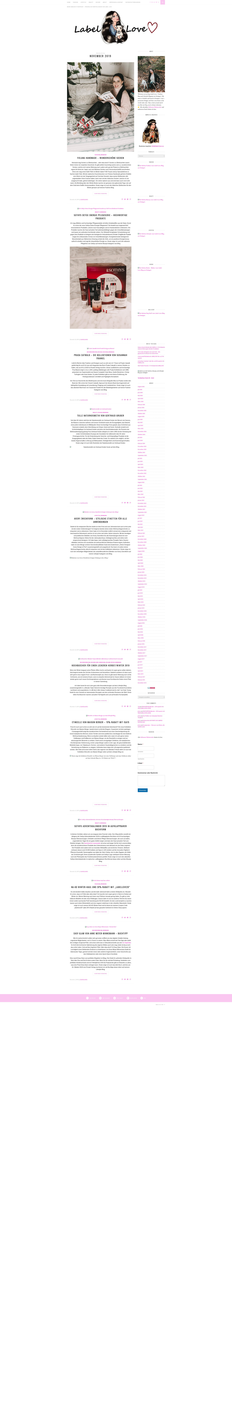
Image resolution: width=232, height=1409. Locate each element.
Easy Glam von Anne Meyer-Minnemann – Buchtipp (101, 933)
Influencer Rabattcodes (155, 107)
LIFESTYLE (83, 2)
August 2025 (141, 416)
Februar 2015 (141, 680)
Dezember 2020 (142, 539)
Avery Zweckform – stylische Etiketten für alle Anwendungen (100, 520)
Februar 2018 (141, 641)
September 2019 (142, 584)
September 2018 (142, 620)
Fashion (97, 154)
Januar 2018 (141, 644)
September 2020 (142, 548)
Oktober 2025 (141, 413)
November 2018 (142, 614)
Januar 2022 (141, 500)
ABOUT (105, 2)
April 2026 (140, 398)
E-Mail (140, 763)
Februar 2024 (141, 443)
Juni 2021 (140, 521)
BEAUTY (91, 2)
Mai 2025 (140, 422)
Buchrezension (92, 352)
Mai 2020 (140, 560)
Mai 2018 (140, 632)
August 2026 (141, 386)
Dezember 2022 (142, 470)
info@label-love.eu (157, 146)
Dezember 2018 (142, 611)
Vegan (100, 412)
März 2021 (140, 530)
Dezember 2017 (142, 647)
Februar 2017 (141, 677)
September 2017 (142, 656)
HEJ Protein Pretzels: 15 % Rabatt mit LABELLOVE (151, 365)
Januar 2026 (141, 407)
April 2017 (140, 671)
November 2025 (142, 410)
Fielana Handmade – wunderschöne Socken (100, 157)
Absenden (142, 790)
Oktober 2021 (141, 509)
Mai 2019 (140, 596)
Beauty (97, 212)
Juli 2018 (140, 626)
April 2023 (140, 464)
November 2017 (142, 650)
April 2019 (140, 599)
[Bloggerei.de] (151, 688)
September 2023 (142, 455)
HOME (68, 2)
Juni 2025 (140, 419)
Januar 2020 (141, 572)
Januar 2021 (141, 536)
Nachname (141, 759)
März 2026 (140, 401)
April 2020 (140, 563)
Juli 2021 (140, 518)
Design (100, 352)
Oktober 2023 (141, 452)
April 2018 (140, 635)
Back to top (160, 1004)
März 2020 (140, 566)
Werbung (104, 154)
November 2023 (142, 449)
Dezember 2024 (142, 431)
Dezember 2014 (142, 683)
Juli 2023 (140, 458)
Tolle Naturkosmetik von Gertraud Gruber (100, 415)
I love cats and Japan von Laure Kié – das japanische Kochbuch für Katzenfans (149, 352)
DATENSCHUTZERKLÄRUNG (133, 2)
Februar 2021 (141, 533)
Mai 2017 (140, 668)
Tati (139, 706)
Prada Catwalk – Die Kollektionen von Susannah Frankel (100, 356)
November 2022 (142, 473)
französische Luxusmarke (92, 843)
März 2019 (140, 602)
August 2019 (141, 587)
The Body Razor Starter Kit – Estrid (146, 378)
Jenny (139, 711)
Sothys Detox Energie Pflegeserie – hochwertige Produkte (100, 216)
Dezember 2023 (142, 446)
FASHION (75, 2)
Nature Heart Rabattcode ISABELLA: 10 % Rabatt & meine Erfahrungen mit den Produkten (151, 348)
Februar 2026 (141, 404)
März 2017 (140, 674)
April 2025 (140, 425)
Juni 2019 (140, 593)
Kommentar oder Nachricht (148, 773)
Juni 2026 (140, 392)
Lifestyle (97, 515)
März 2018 (140, 638)
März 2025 (140, 428)
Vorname (140, 751)
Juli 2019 (140, 590)
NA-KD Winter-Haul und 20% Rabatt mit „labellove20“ (100, 887)
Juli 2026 (140, 389)
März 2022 (140, 494)
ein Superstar (126, 942)
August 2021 (141, 515)
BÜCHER (98, 2)
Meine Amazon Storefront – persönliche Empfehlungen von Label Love (89, 6)
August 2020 (141, 551)
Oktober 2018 (141, 617)
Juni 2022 (140, 488)
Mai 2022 (140, 491)
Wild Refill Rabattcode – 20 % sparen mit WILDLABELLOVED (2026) (150, 707)
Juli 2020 (140, 554)
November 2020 (142, 542)
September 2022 (142, 479)
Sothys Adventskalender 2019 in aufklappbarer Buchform (100, 827)
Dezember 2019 (142, 575)
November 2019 (142, 578)
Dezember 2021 (142, 503)
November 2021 (142, 506)
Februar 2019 (141, 605)
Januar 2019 (141, 608)
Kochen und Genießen (98, 662)
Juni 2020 (140, 557)
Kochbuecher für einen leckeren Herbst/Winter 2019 (101, 665)
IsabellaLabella (84, 199)
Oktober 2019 (141, 581)
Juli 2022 (140, 485)
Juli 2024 (140, 437)
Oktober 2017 (141, 653)
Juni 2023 (140, 461)
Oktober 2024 (141, 434)
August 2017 (141, 659)
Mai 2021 (140, 524)
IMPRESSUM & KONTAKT (116, 2)
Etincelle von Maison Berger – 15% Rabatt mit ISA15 (100, 722)
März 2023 (140, 467)
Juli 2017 (140, 662)
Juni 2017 (140, 665)
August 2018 (141, 623)
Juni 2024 (140, 440)
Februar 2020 (141, 569)
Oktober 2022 (141, 476)
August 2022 (141, 482)
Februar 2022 (141, 497)
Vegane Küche (110, 662)
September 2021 (142, 512)
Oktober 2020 (141, 545)
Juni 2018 (140, 629)
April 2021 (140, 527)
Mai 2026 (140, 395)
